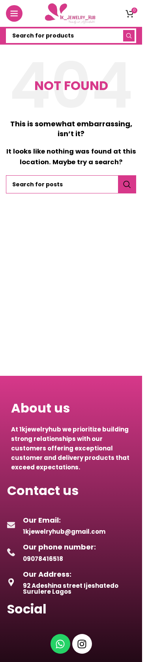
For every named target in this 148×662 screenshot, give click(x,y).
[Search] (129, 35)
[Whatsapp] (60, 644)
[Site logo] (71, 13)
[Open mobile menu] (14, 13)
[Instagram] (82, 644)
